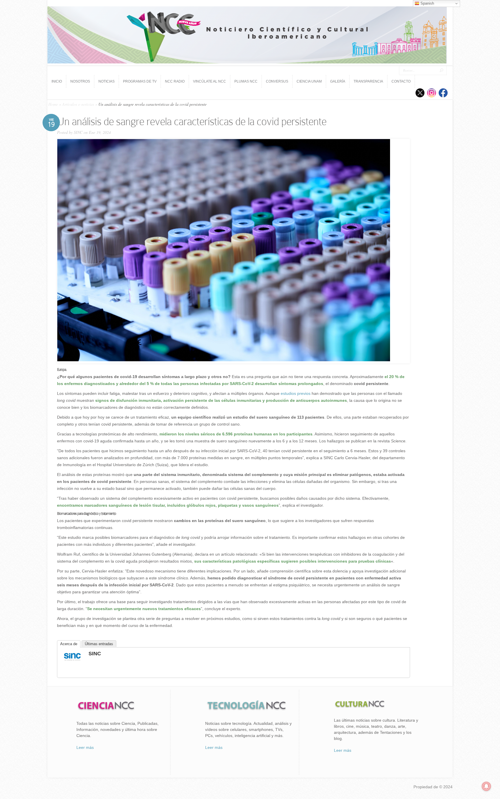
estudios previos (295, 393)
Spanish (426, 3)
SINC (78, 132)
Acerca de (68, 644)
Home (53, 104)
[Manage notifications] (486, 786)
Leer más (85, 747)
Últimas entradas (99, 644)
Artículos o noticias (78, 104)
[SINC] (72, 661)
